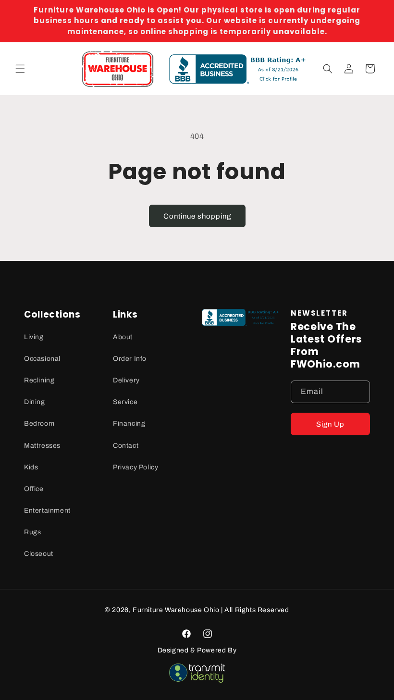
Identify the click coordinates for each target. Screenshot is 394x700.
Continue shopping (197, 216)
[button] (20, 68)
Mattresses (42, 445)
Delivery (126, 380)
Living (34, 337)
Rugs (32, 532)
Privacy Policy (135, 467)
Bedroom (39, 423)
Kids (31, 467)
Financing (129, 423)
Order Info (130, 358)
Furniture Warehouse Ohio (176, 610)
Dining (34, 401)
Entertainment (47, 510)
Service (125, 401)
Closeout (38, 553)
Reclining (39, 380)
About (123, 337)
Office (34, 488)
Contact (125, 445)
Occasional (42, 358)
